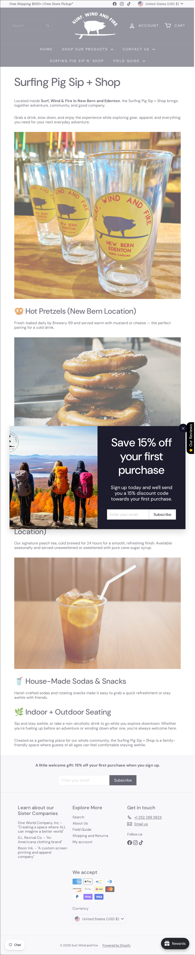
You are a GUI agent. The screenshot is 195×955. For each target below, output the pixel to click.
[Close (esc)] (179, 428)
